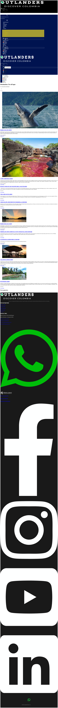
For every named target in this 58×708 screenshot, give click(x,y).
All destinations (5, 22)
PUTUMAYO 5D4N (5, 281)
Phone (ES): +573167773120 (4, 318)
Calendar (6, 33)
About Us (6, 34)
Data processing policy (4, 395)
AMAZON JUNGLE (3, 304)
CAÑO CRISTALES (3, 308)
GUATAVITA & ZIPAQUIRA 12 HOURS (9, 239)
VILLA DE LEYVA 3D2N (6, 194)
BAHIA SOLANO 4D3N (6, 130)
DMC (5, 31)
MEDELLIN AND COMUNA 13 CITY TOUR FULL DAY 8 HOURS (16, 231)
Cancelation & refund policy (5, 401)
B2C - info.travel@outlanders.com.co (5, 322)
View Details (2, 184)
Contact (4, 28)
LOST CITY (2, 311)
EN (4, 8)
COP (3, 64)
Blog (5, 35)
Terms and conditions (4, 398)
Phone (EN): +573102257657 (4, 320)
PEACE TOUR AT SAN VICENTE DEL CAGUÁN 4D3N (13, 186)
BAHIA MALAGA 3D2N (6, 223)
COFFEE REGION (2, 306)
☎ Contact (4, 73)
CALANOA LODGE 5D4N (6, 259)
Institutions (6, 32)
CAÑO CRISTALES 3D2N (6, 178)
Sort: (1, 86)
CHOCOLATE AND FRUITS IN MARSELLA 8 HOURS (13, 202)
